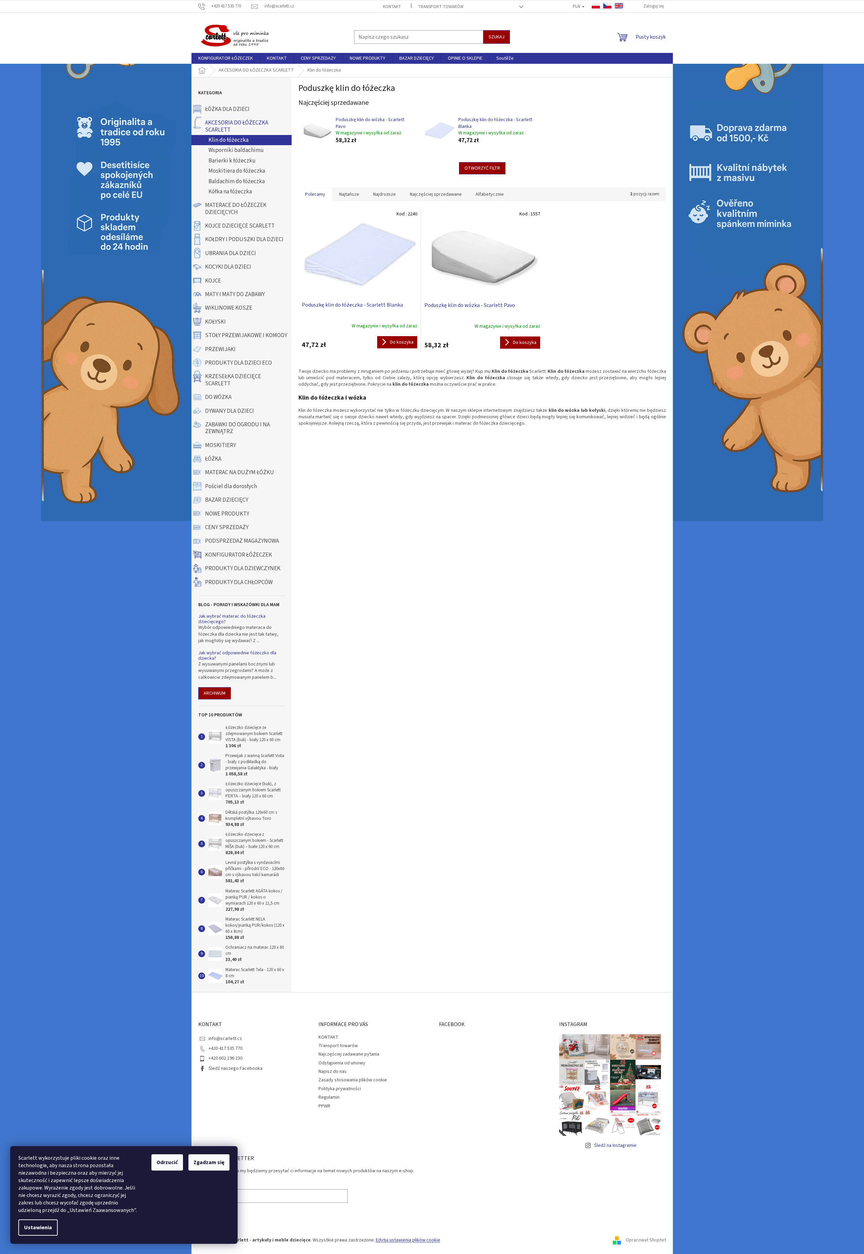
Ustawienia (38, 1227)
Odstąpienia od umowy (341, 1063)
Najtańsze (349, 194)
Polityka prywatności (339, 1088)
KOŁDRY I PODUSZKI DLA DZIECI (244, 239)
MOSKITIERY (220, 445)
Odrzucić (167, 1162)
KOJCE (213, 281)
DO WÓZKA (218, 397)
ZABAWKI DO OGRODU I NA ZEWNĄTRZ (237, 428)
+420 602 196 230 (225, 1058)
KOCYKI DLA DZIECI (228, 267)
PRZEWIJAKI (220, 349)
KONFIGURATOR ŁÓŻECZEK (238, 555)
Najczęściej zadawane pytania (348, 1054)
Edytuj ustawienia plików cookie (408, 1240)
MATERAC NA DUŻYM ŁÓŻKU (239, 472)
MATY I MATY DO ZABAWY (235, 294)
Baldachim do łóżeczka (236, 181)
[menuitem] (225, 58)
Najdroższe (384, 194)
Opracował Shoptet (646, 1240)
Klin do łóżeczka (228, 140)
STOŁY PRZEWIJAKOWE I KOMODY (246, 335)
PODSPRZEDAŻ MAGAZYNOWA (242, 541)
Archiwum (214, 693)
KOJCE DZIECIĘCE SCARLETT (240, 226)
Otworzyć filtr (482, 168)
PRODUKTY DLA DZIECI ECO (238, 363)
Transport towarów (440, 7)
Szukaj (496, 37)
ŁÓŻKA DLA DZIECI (227, 109)
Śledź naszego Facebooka (235, 1068)
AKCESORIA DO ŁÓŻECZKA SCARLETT (236, 126)
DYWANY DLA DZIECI (229, 411)
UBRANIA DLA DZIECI (230, 253)
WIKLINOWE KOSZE (228, 308)
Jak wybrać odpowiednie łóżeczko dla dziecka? (237, 656)
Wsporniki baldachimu (236, 150)
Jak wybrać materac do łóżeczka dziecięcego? (231, 619)
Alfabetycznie (490, 194)
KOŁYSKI (215, 322)
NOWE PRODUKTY (227, 514)
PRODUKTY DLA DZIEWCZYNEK (242, 568)
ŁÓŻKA (213, 459)
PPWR (324, 1106)
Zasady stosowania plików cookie (352, 1080)
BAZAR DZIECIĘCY (226, 500)
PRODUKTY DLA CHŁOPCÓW (239, 582)
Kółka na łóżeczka (230, 192)
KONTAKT (392, 7)
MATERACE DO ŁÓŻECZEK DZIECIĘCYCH (235, 208)
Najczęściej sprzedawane (436, 194)
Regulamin (328, 1097)
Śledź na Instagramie (615, 1145)
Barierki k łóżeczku (232, 161)
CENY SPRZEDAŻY (227, 527)
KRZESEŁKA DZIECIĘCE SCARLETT (233, 379)
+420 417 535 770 (225, 1048)
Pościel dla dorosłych (231, 486)
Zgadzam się (209, 1162)
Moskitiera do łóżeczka (236, 171)
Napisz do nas (332, 1071)
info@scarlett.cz (225, 1038)
